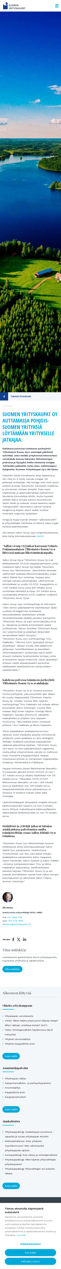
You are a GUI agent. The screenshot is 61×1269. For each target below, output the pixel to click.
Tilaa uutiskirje (12, 969)
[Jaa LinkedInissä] (24, 939)
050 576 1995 (15, 920)
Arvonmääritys (12, 1087)
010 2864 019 (14, 917)
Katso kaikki (11, 1056)
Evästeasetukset (30, 1243)
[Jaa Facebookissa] (13, 939)
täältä (40, 536)
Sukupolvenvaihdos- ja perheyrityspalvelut (28, 1083)
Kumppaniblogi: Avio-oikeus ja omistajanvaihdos (31, 1155)
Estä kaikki (30, 1252)
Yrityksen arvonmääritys (17, 1039)
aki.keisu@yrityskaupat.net (16, 924)
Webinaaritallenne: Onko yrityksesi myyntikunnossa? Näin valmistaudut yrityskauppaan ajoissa (24, 1146)
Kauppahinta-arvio (15, 1092)
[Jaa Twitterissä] (19, 940)
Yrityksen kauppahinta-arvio (20, 1043)
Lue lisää (21, 1235)
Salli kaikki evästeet (30, 1261)
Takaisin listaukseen (21, 396)
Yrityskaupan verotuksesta (19, 1016)
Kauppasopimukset (15, 1097)
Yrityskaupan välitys (15, 1078)
